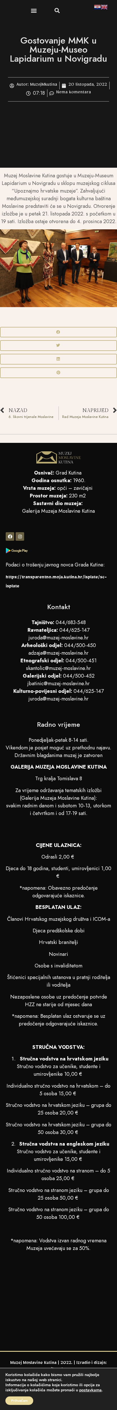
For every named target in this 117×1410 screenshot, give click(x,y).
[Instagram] (20, 536)
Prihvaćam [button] (19, 1400)
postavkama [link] (90, 1390)
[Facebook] (10, 536)
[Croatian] (97, 7)
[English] (104, 7)
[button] (33, 10)
